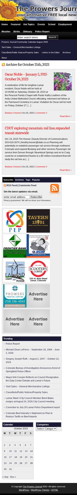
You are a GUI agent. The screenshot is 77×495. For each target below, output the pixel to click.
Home (4, 24)
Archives (67, 52)
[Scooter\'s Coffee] (38, 282)
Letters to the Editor (51, 52)
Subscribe (8, 180)
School (51, 24)
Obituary (27, 31)
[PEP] (15, 232)
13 (26, 451)
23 (5, 463)
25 (15, 463)
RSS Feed (12, 185)
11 (15, 451)
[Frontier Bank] (15, 257)
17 (10, 457)
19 (21, 457)
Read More (65, 116)
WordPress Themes (40, 490)
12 (21, 451)
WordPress (24, 490)
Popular (36, 180)
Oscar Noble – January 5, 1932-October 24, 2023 (26, 76)
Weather (5, 31)
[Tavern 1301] (38, 232)
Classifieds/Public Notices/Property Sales (20, 52)
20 (26, 457)
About (4, 58)
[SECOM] (38, 257)
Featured (15, 24)
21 (31, 457)
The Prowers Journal (32, 486)
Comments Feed (27, 185)
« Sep (5, 477)
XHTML (54, 490)
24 (10, 463)
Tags (28, 180)
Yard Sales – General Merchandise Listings (21, 47)
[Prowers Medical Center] (15, 307)
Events (41, 24)
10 (10, 451)
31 (10, 469)
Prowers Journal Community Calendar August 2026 (24, 42)
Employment (65, 24)
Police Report (42, 31)
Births (16, 31)
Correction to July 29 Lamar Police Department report (33, 407)
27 (26, 463)
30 (5, 469)
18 (15, 457)
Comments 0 (41, 113)
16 (5, 457)
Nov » (13, 477)
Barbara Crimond (12, 113)
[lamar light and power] (15, 281)
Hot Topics (29, 24)
